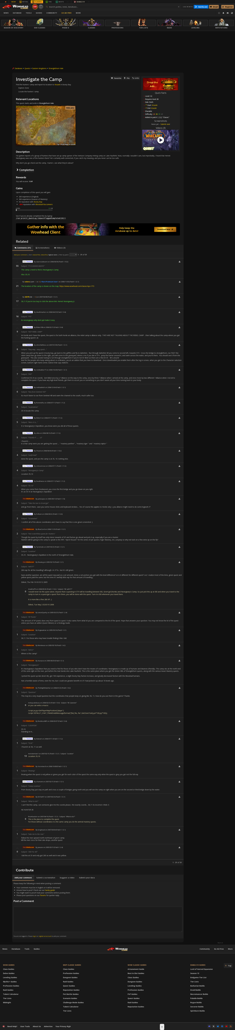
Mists (61, 2)
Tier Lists (7, 998)
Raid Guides (8, 990)
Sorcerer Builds (197, 1006)
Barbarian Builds (197, 986)
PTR (41, 7)
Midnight (7, 1002)
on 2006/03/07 (52, 721)
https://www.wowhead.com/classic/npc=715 (76, 286)
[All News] (6, 1)
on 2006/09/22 (47, 514)
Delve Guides (8, 973)
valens (27, 282)
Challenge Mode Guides (73, 1002)
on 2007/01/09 (52, 345)
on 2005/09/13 (50, 499)
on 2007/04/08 (42, 297)
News (6, 13)
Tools (26, 949)
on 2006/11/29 (50, 529)
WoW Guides (8, 965)
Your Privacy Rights (64, 1026)
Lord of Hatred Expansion (201, 969)
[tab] (22, 248)
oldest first (44, 255)
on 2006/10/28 (52, 370)
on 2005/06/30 (49, 661)
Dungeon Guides (70, 977)
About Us (37, 1026)
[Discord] (209, 1026)
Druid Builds (195, 990)
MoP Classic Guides (72, 965)
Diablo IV (81, 2)
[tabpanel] (98, 558)
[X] (213, 1026)
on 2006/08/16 (45, 433)
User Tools (25, 1026)
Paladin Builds (196, 998)
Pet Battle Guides (71, 994)
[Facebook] (222, 1026)
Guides (39, 13)
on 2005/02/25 (53, 612)
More (230, 949)
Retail (25, 2)
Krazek (154, 105)
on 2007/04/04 (50, 830)
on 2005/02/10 (49, 562)
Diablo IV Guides (197, 965)
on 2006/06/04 (53, 262)
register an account (45, 936)
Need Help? (12, 1026)
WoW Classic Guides (137, 965)
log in (34, 936)
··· (68, 2)
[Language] (232, 13)
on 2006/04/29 (51, 312)
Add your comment (20, 255)
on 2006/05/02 (41, 589)
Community (51, 13)
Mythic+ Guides (10, 981)
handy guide (50, 890)
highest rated (52, 255)
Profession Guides (11, 986)
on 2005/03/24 (52, 630)
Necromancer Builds (199, 994)
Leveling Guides (10, 977)
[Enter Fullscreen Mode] (219, 13)
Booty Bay (38, 202)
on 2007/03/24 (50, 797)
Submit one (165, 124)
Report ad (220, 942)
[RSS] (231, 1026)
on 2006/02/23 (45, 703)
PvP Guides (132, 994)
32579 (27, 297)
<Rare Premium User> (49, 282)
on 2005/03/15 (48, 847)
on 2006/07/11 (50, 403)
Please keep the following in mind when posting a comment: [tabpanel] (41, 909)
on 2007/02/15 (44, 754)
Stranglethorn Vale (56, 68)
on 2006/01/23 (56, 688)
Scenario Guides (70, 998)
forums (43, 895)
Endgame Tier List (198, 977)
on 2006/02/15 (48, 327)
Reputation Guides (71, 990)
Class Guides (8, 969)
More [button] (78, 13)
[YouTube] (226, 1026)
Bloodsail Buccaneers (44, 204)
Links (137, 78)
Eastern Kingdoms (39, 68)
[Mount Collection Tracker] (98, 229)
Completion (26, 170)
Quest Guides (69, 986)
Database (17, 13)
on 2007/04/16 (43, 816)
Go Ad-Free (66, 13)
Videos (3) (160, 127)
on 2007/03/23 (49, 547)
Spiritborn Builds (197, 1011)
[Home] (16, 7)
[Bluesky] (218, 1026)
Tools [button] (29, 13)
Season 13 (194, 973)
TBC (50, 2)
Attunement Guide (136, 969)
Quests (27, 68)
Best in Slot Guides (136, 973)
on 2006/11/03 (64, 282)
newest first (36, 255)
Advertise (48, 1026)
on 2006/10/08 (51, 766)
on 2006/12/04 (50, 387)
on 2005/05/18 (51, 645)
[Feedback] (227, 13)
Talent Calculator (10, 994)
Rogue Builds (196, 1002)
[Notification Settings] (223, 13)
